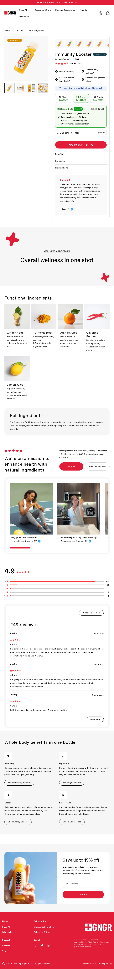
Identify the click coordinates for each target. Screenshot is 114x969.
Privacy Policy (105, 963)
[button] (108, 13)
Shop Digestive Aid (72, 782)
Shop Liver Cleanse (72, 821)
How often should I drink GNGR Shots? (82, 88)
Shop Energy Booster (18, 821)
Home (7, 30)
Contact (6, 945)
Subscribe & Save (42, 10)
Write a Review (94, 613)
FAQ (4, 950)
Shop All (19, 30)
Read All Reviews (97, 466)
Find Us (83, 10)
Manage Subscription (65, 10)
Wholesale (24, 16)
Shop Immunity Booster (19, 782)
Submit (83, 894)
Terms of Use (89, 963)
